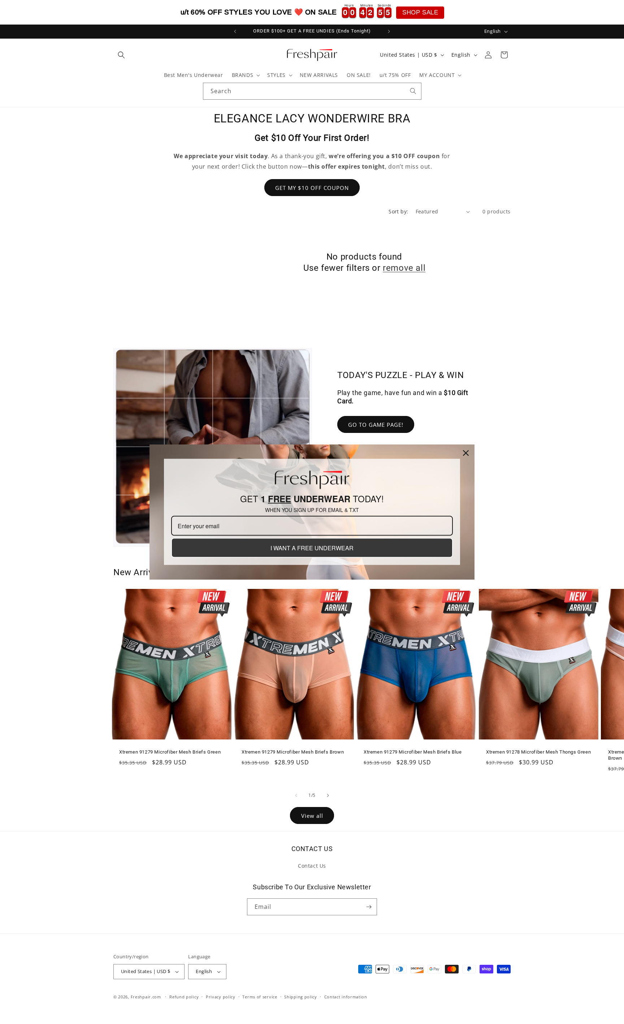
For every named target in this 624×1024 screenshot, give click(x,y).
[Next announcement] (389, 31)
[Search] (413, 91)
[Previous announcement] (235, 31)
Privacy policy (220, 996)
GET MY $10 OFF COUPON (312, 187)
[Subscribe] (369, 906)
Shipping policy (300, 996)
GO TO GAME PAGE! (375, 424)
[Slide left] (296, 795)
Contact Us (312, 865)
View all (312, 815)
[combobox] (312, 91)
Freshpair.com (146, 996)
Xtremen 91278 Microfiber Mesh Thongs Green (538, 752)
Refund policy (184, 996)
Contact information (345, 996)
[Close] (465, 453)
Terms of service (259, 996)
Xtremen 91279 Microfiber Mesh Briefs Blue (413, 752)
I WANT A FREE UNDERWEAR (312, 548)
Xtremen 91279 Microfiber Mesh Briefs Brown (293, 752)
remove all (404, 268)
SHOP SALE (420, 12)
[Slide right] (328, 795)
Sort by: (398, 211)
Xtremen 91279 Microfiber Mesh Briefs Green (170, 752)
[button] (121, 55)
